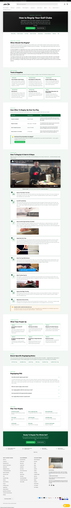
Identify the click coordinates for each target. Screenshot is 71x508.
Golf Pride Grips (22, 459)
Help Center (54, 477)
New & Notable (5, 7)
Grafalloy (35, 472)
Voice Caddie (22, 481)
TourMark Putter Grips (23, 479)
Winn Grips (22, 463)
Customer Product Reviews (7, 492)
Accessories (33, 7)
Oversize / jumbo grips (49, 424)
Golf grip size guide (18, 412)
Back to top (35, 452)
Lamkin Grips (22, 465)
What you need (20, 33)
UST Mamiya (36, 487)
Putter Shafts (36, 483)
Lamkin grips (15, 424)
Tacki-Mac (21, 476)
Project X (35, 481)
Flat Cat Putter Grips (23, 470)
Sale (49, 7)
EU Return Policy (6, 485)
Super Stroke (22, 474)
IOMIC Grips (22, 461)
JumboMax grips (50, 418)
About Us (4, 459)
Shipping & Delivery (6, 468)
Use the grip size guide (19, 141)
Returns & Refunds (6, 472)
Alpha (35, 465)
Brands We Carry (6, 463)
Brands (45, 7)
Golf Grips (12, 7)
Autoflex (35, 468)
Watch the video (33, 33)
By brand (54, 33)
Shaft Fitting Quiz (37, 459)
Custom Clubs (39, 7)
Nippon (35, 479)
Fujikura (35, 470)
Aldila (35, 463)
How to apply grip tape (35, 412)
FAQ (58, 33)
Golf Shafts (18, 7)
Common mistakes (48, 33)
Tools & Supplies (25, 7)
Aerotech (35, 461)
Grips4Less (6, 503)
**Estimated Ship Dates (7, 470)
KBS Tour (35, 476)
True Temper (36, 485)
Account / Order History (7, 465)
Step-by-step (40, 33)
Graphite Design (36, 474)
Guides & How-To (55, 7)
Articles (4, 479)
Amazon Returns (5, 489)
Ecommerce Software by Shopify (12, 503)
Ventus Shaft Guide (23, 0)
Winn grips (33, 424)
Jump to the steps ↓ (44, 189)
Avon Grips (22, 468)
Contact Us (5, 461)
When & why (13, 33)
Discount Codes (5, 474)
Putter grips (17, 418)
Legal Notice (5, 487)
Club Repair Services (6, 9)
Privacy (4, 483)
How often (26, 33)
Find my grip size (40, 442)
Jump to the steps (30, 28)
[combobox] (37, 4)
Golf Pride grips (33, 418)
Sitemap (4, 494)
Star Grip (21, 472)
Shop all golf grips (40, 28)
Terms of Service (5, 481)
